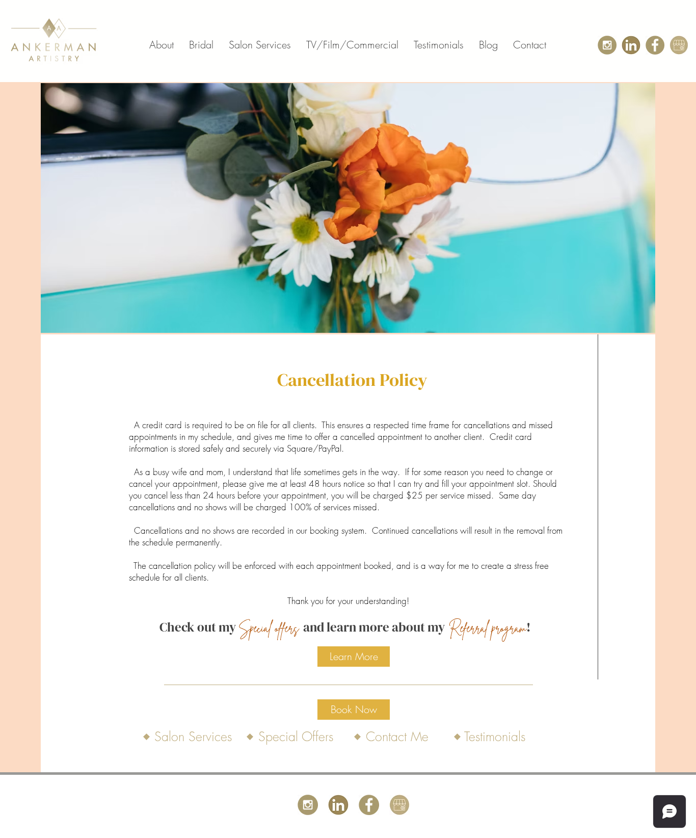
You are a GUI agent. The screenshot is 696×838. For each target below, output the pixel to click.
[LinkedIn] (631, 45)
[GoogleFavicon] (679, 45)
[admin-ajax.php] (655, 45)
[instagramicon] (607, 45)
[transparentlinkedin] (338, 805)
